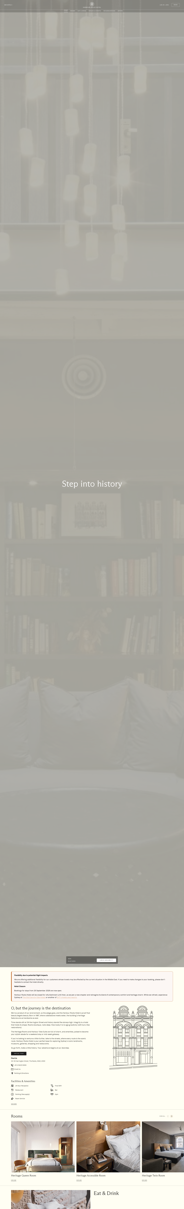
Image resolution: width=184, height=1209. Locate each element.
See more (14, 1104)
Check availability (106, 960)
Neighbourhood (109, 11)
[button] (168, 1116)
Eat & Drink (82, 11)
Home (66, 11)
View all (162, 1116)
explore (13, 1180)
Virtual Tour (19, 1053)
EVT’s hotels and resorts (67, 997)
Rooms (72, 11)
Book (176, 5)
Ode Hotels (8, 5)
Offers (120, 11)
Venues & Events (95, 11)
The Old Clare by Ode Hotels (34, 997)
